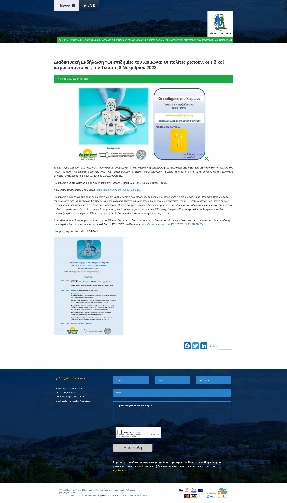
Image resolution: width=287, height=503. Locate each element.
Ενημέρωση (75, 40)
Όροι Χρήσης (88, 490)
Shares (213, 346)
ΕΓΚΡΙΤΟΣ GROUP (91, 495)
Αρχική (62, 40)
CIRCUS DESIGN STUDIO (135, 495)
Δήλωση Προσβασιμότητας (70, 490)
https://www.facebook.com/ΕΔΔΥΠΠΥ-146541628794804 (172, 224)
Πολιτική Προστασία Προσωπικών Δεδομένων (116, 490)
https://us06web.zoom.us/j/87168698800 (118, 190)
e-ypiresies (119, 470)
